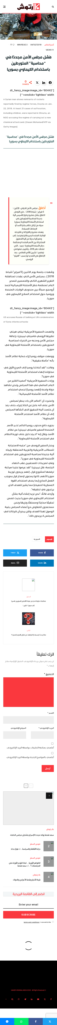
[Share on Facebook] (50, 82)
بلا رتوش (50, 829)
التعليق (49, 674)
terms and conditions (31, 922)
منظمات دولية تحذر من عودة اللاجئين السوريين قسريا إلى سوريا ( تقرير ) (28, 601)
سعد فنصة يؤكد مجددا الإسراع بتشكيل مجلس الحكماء (32, 835)
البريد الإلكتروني (46, 728)
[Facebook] (51, 999)
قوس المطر (35, 844)
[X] (44, 999)
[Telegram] (25, 999)
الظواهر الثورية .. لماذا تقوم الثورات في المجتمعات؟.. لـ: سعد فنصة (24, 864)
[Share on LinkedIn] (44, 82)
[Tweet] (50, 1021)
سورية (36, 539)
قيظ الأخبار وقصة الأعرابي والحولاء (26, 879)
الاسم (51, 713)
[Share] (35, 1021)
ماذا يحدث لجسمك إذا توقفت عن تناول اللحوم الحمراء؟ (28, 632)
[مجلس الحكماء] (28, 808)
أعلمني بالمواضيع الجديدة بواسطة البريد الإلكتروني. (30, 757)
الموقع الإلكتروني (18, 728)
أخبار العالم (49, 45)
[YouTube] (38, 999)
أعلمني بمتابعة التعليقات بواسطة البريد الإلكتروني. (30, 747)
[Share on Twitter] (37, 82)
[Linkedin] (31, 999)
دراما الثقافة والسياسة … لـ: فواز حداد (25, 848)
